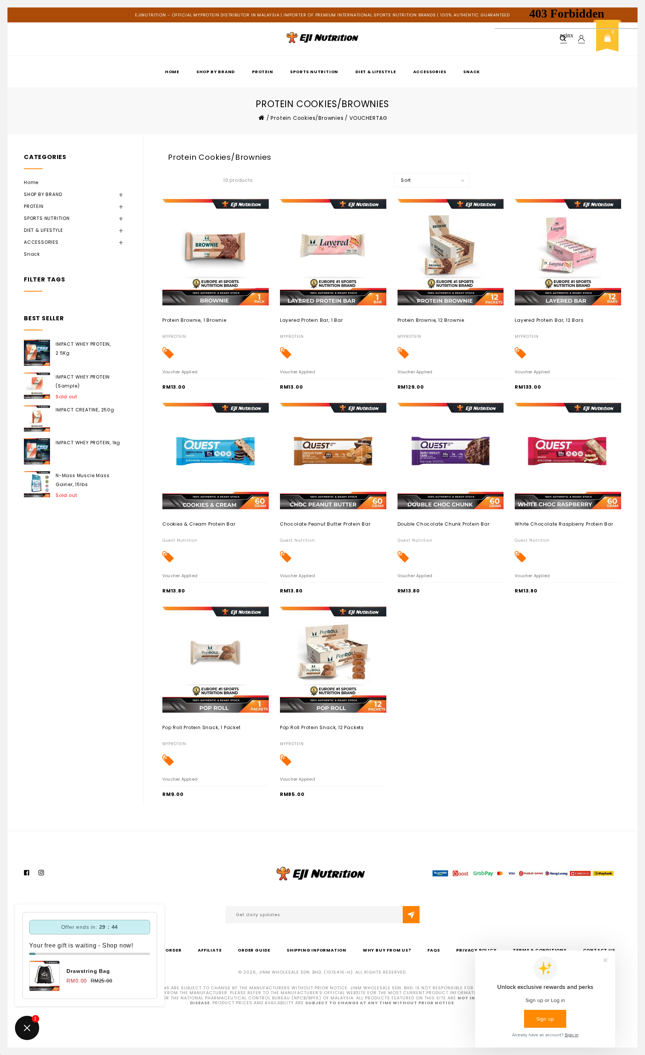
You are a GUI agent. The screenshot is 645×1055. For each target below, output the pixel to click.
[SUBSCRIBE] (411, 914)
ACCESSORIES (429, 72)
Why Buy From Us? (387, 950)
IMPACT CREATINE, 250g (85, 410)
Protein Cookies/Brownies (307, 118)
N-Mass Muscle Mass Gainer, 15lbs (82, 480)
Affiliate (209, 950)
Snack (471, 72)
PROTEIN (262, 72)
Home (172, 72)
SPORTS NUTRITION (314, 72)
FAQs (433, 950)
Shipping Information (316, 950)
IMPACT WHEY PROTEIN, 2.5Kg (83, 348)
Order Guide (254, 950)
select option (178, 320)
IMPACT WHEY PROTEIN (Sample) (83, 381)
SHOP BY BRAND (215, 72)
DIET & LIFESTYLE (375, 72)
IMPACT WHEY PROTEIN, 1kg (88, 442)
